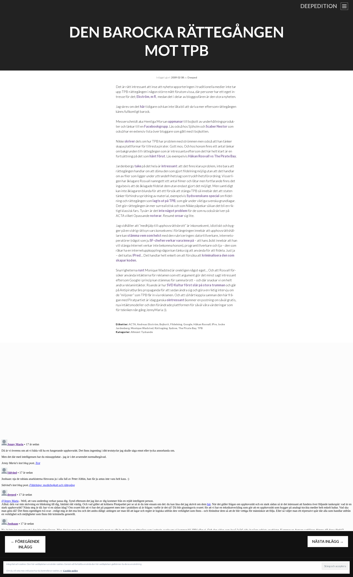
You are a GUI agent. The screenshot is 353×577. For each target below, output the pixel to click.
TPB (200, 328)
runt (141, 270)
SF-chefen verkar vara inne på (172, 240)
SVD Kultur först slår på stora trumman (196, 285)
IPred (136, 255)
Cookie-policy (70, 570)
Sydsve (173, 328)
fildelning (176, 324)
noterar (156, 216)
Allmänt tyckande (142, 331)
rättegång (161, 328)
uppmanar (175, 121)
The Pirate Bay (187, 328)
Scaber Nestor (216, 126)
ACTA (132, 324)
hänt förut (157, 156)
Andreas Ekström (147, 324)
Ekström (143, 97)
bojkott (164, 324)
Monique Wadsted (142, 328)
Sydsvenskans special (203, 196)
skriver (129, 141)
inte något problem (173, 211)
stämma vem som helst (144, 235)
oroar (179, 216)
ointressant (175, 300)
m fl (153, 97)
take (137, 166)
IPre (214, 324)
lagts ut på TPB (164, 201)
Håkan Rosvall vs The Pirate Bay (212, 156)
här (142, 106)
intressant (169, 166)
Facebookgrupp (156, 126)
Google (187, 324)
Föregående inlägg (25, 544)
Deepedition (318, 6)
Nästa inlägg (327, 541)
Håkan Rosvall (202, 324)
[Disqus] (176, 388)
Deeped (192, 77)
